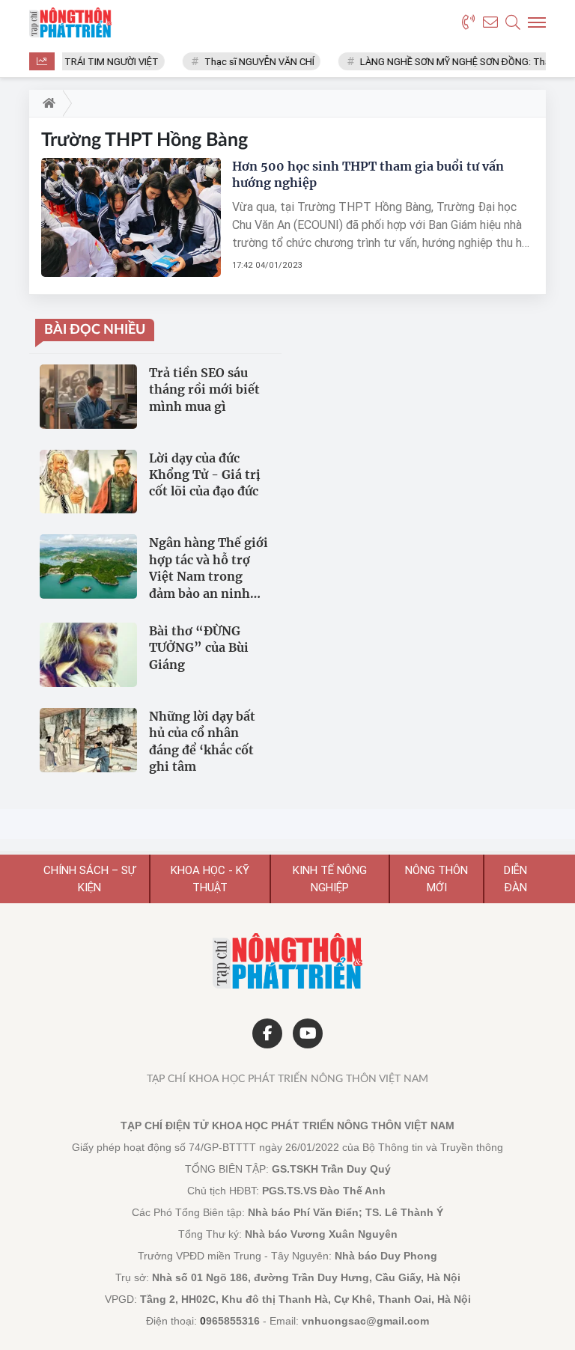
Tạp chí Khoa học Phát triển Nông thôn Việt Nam (287, 1079)
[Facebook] (267, 1033)
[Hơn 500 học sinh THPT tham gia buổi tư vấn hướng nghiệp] (131, 217)
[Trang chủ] (46, 103)
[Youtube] (308, 1033)
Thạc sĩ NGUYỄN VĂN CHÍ (252, 61)
